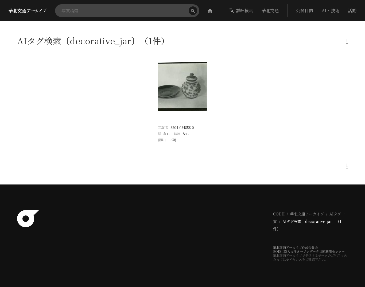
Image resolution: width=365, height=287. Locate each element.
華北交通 (270, 10)
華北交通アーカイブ (307, 214)
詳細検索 (244, 10)
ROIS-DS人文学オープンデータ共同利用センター (309, 251)
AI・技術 (330, 10)
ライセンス (294, 259)
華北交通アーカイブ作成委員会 (295, 247)
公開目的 (304, 10)
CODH (279, 214)
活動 (352, 10)
